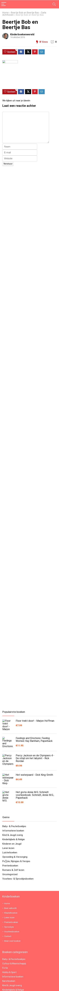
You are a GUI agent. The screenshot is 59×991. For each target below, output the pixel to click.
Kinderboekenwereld (22, 34)
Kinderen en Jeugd (11, 843)
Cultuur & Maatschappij (14, 963)
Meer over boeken (12, 941)
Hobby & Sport (9, 972)
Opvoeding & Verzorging (14, 856)
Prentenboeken (10, 865)
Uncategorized (9, 874)
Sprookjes (9, 927)
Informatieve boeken (13, 830)
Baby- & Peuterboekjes (14, 826)
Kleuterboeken (10, 913)
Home (5, 12)
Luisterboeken (9, 852)
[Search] (54, 4)
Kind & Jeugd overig (12, 835)
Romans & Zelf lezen (13, 870)
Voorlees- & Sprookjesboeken (18, 878)
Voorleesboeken (11, 931)
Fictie (5, 968)
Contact (7, 936)
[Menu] (4, 4)
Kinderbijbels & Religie (13, 839)
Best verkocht (10, 908)
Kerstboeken (8, 981)
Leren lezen (8, 848)
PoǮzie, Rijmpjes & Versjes (16, 861)
